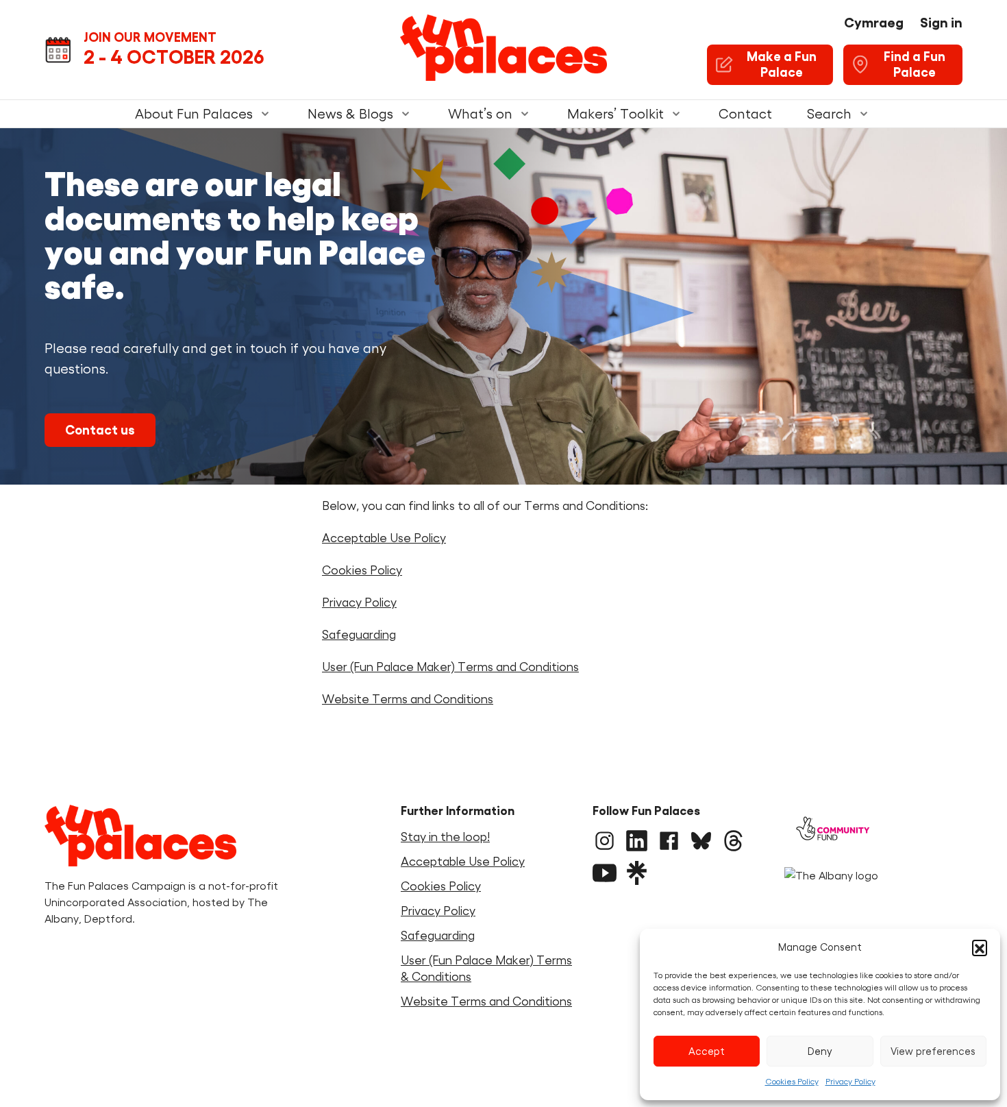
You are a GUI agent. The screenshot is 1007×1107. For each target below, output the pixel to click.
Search (828, 113)
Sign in (941, 22)
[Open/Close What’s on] (525, 114)
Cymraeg (874, 22)
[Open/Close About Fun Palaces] (265, 114)
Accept (706, 1051)
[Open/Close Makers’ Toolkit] (676, 114)
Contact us (100, 430)
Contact (745, 113)
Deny (820, 1051)
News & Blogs (350, 113)
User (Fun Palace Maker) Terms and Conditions (450, 667)
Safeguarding (359, 635)
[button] (979, 947)
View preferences (933, 1051)
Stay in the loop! (445, 837)
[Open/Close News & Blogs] (405, 114)
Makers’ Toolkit (615, 113)
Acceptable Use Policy (384, 538)
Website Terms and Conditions (407, 699)
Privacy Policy (850, 1081)
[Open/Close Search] (864, 114)
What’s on (480, 113)
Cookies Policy (792, 1081)
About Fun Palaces (194, 113)
